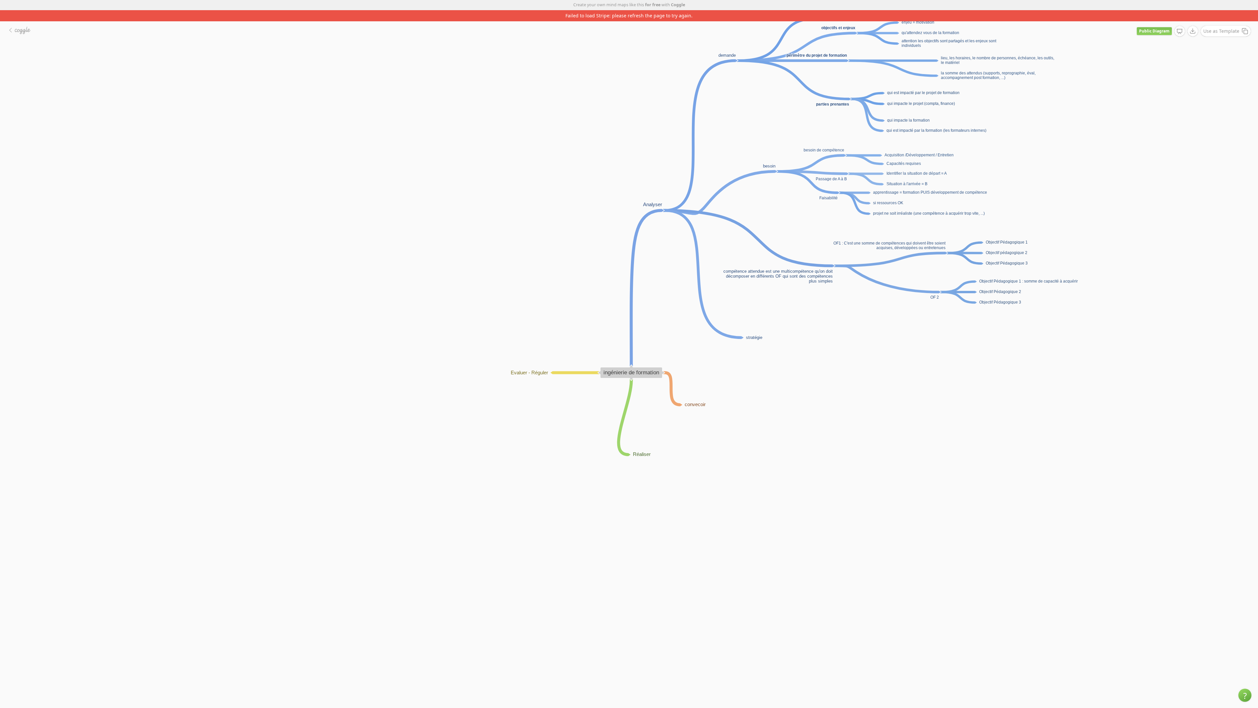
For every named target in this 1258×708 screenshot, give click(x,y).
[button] (1244, 695)
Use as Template (1221, 20)
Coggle (678, 5)
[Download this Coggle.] (1193, 20)
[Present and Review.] (1179, 20)
